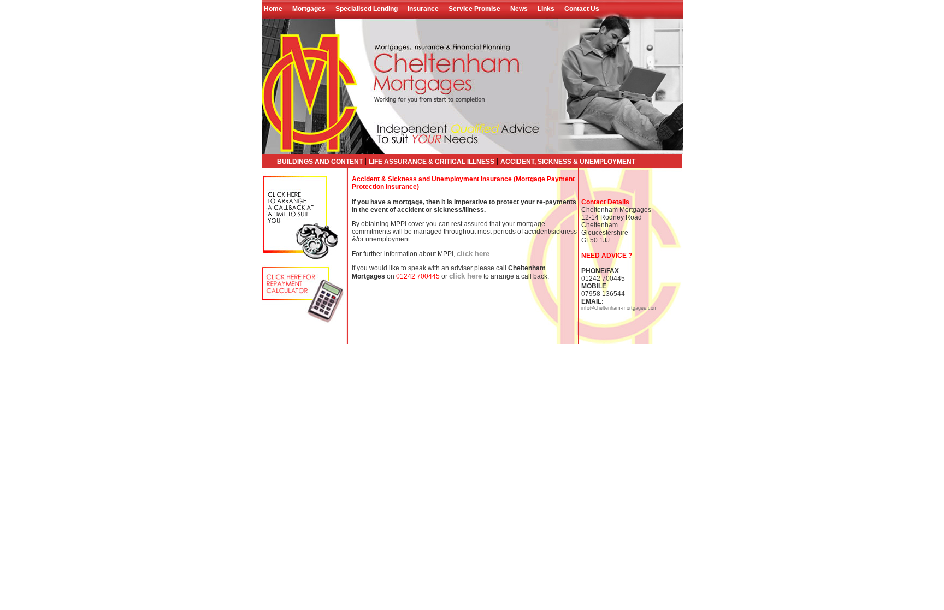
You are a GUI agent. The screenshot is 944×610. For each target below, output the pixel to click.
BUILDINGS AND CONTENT (320, 161)
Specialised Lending (366, 9)
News (519, 9)
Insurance (423, 9)
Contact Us (582, 9)
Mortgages (309, 9)
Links (546, 9)
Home (275, 9)
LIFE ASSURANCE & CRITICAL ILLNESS (431, 161)
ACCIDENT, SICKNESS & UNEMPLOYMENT (567, 161)
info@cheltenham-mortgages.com (619, 308)
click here (473, 254)
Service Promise (474, 9)
